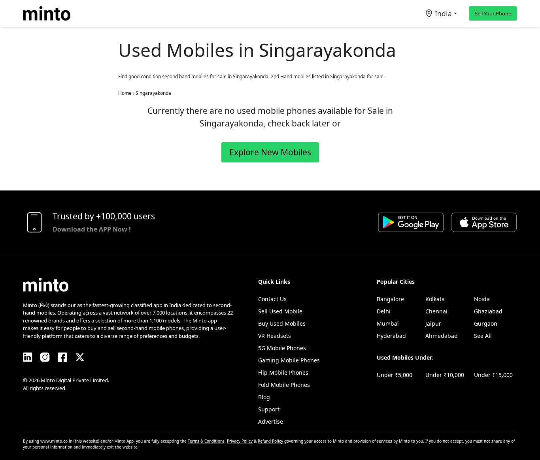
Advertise (270, 421)
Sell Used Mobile (280, 311)
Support (268, 409)
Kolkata (435, 299)
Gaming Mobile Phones (289, 360)
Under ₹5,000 (394, 375)
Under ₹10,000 (444, 375)
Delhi (384, 311)
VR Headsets (274, 335)
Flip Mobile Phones (283, 372)
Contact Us (272, 299)
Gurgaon (485, 323)
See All (483, 335)
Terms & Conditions (206, 441)
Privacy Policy (240, 441)
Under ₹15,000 (493, 375)
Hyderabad (391, 335)
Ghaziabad (488, 311)
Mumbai (388, 323)
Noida (482, 299)
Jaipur (433, 323)
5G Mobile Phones (282, 348)
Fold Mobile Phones (284, 384)
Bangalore (390, 299)
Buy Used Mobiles (282, 323)
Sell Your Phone (493, 13)
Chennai (436, 311)
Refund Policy (270, 441)
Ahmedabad (441, 335)
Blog (264, 397)
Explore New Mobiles (270, 152)
